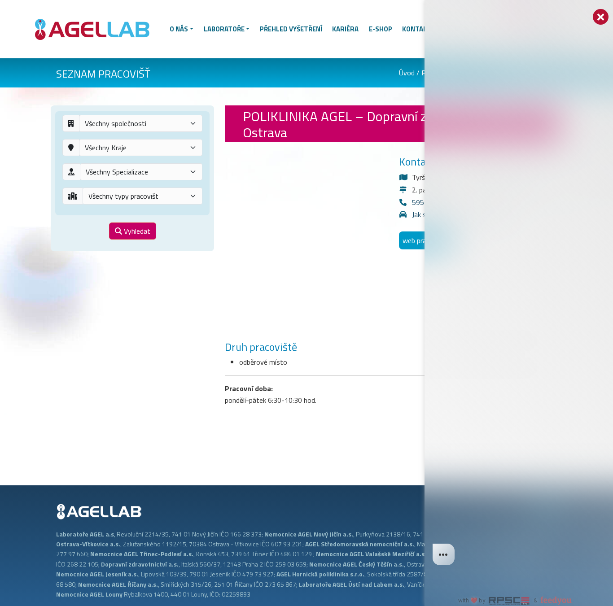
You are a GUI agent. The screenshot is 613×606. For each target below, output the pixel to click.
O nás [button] (179, 29)
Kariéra (345, 29)
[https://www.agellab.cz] (96, 28)
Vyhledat (136, 231)
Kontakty (418, 29)
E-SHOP (380, 29)
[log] (519, 288)
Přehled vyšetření (291, 29)
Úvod (407, 72)
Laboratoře (224, 29)
